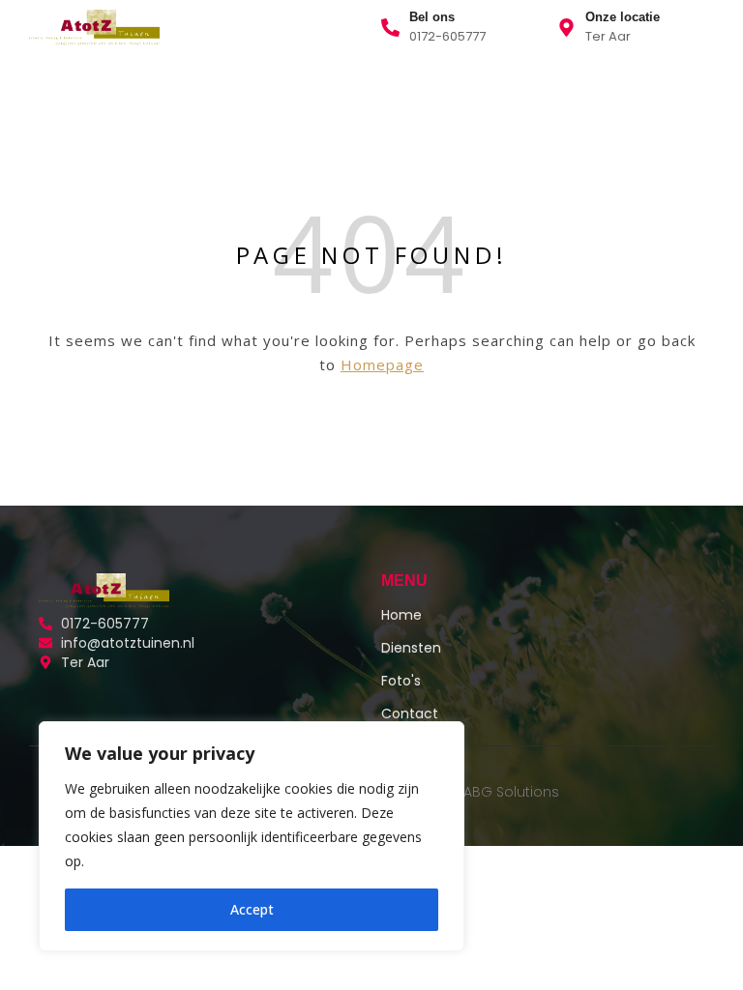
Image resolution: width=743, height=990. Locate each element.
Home (56, 90)
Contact (303, 90)
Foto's (401, 680)
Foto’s (222, 90)
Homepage (382, 364)
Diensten (139, 90)
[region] (251, 836)
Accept (252, 909)
